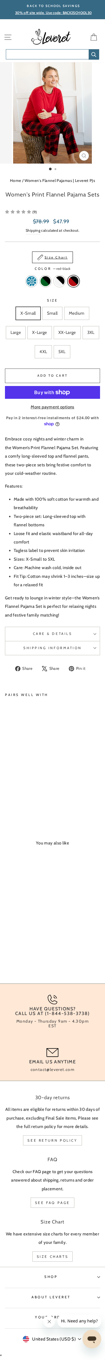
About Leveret (51, 1297)
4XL (43, 351)
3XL (90, 332)
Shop (50, 1277)
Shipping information (52, 648)
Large (15, 332)
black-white (59, 281)
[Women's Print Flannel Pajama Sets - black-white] (22, 798)
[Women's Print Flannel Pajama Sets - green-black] (15, 798)
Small (52, 313)
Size (52, 300)
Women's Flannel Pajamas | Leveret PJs (59, 180)
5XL (62, 351)
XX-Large (67, 332)
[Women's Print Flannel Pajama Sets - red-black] (28, 798)
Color (52, 269)
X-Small (28, 313)
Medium (77, 313)
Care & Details (52, 634)
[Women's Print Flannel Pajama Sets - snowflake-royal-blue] (8, 798)
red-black (73, 281)
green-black (45, 281)
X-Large (39, 332)
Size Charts (53, 1256)
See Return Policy (52, 1140)
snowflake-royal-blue (31, 281)
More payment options (52, 407)
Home (15, 180)
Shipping (33, 230)
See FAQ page (52, 1202)
